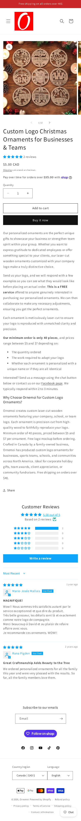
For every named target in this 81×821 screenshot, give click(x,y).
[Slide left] (31, 122)
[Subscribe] (61, 719)
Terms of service (41, 805)
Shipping (7, 170)
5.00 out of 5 (51, 515)
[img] (13, 585)
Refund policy (62, 799)
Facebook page (52, 383)
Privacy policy (21, 805)
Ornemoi (24, 799)
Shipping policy (62, 805)
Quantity (8, 185)
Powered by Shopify (40, 799)
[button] (8, 21)
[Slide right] (49, 122)
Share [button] (11, 490)
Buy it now (40, 220)
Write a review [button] (40, 558)
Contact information (42, 812)
